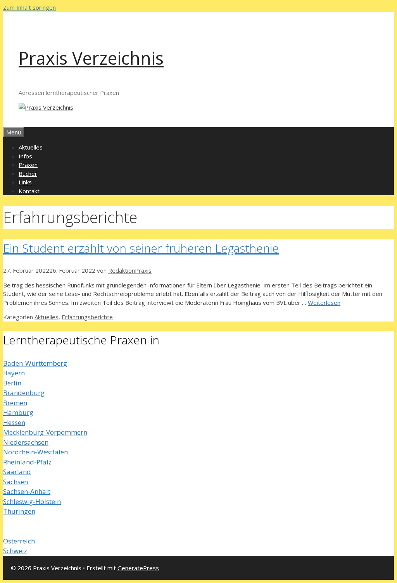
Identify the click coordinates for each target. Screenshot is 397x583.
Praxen (28, 165)
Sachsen (15, 481)
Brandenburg (24, 392)
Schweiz (15, 550)
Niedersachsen (25, 442)
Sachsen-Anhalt (26, 491)
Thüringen (19, 511)
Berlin (12, 382)
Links (25, 182)
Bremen (15, 402)
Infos (25, 156)
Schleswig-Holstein (32, 501)
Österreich (19, 541)
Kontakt (29, 191)
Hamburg (18, 412)
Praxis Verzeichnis (91, 58)
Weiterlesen (324, 302)
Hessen (14, 422)
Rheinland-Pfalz (27, 461)
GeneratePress (138, 568)
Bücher (28, 173)
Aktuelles (31, 147)
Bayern (14, 372)
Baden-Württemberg (35, 363)
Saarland (17, 471)
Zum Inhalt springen (29, 7)
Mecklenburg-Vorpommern (45, 432)
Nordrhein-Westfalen (35, 451)
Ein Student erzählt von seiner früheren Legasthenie (141, 248)
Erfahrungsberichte (87, 317)
